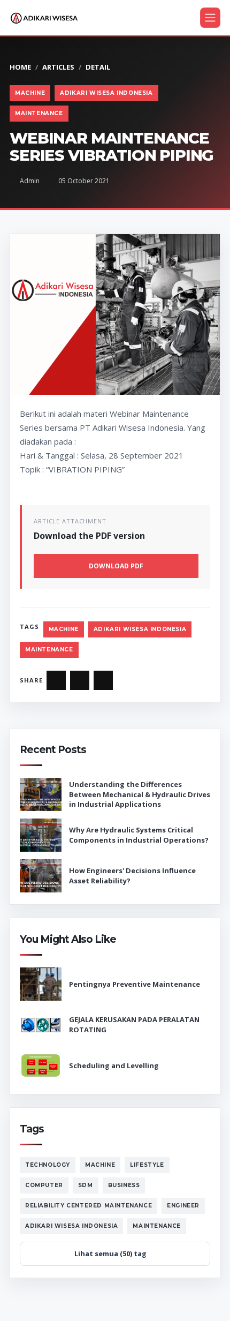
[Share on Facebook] (56, 680)
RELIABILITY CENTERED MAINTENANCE (88, 1205)
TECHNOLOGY (47, 1164)
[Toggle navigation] (210, 17)
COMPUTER (44, 1185)
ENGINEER (183, 1205)
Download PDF (116, 566)
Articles (58, 67)
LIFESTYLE (147, 1164)
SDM (85, 1185)
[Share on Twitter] (79, 680)
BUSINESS (124, 1185)
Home (20, 67)
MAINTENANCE (39, 113)
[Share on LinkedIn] (103, 680)
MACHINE (30, 92)
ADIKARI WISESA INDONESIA (106, 92)
